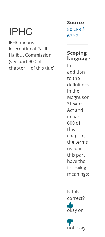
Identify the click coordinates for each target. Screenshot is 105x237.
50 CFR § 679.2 (76, 32)
